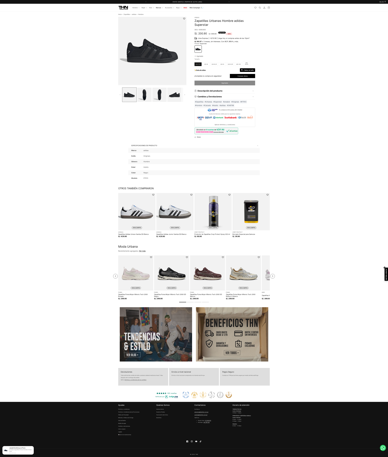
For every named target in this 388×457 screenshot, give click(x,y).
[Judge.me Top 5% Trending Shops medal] (220, 395)
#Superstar (217, 102)
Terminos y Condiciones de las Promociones (128, 412)
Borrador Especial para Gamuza (243, 234)
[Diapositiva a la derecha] (184, 94)
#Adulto (215, 105)
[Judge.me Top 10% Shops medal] (229, 395)
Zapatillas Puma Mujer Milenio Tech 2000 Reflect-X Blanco (240, 295)
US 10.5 (247, 64)
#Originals (235, 102)
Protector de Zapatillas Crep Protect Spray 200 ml (212, 234)
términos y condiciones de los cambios (135, 380)
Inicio (120, 14)
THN (196, 454)
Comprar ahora (243, 76)
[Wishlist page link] (255, 8)
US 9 (223, 64)
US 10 (239, 64)
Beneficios (158, 417)
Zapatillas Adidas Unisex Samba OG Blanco (133, 234)
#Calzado (207, 105)
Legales (120, 432)
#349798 (230, 105)
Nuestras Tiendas (160, 412)
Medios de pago (122, 423)
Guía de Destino (122, 420)
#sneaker (226, 102)
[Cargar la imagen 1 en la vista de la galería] (129, 95)
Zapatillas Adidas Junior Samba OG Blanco (171, 234)
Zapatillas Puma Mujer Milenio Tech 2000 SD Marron (206, 295)
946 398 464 (206, 422)
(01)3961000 (208, 420)
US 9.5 (231, 64)
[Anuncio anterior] (146, 2)
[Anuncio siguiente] (229, 2)
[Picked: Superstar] (198, 49)
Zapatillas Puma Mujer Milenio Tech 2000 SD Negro (170, 295)
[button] (135, 8)
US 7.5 (199, 64)
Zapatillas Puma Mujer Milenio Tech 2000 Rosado (133, 295)
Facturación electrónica (162, 415)
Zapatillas (127, 14)
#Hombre (198, 105)
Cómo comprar (121, 429)
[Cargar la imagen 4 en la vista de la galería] (174, 95)
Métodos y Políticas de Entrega (125, 417)
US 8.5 (215, 64)
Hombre (140, 14)
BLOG (382, 2)
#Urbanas (208, 102)
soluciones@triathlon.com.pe (201, 412)
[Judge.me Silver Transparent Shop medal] (211, 395)
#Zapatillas (199, 102)
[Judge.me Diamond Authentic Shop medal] (186, 395)
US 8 (207, 64)
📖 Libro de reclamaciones (124, 434)
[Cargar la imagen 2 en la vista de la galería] (144, 95)
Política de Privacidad (123, 415)
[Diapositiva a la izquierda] (120, 94)
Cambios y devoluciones (124, 426)
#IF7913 (243, 102)
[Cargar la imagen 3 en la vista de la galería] (159, 95)
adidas (134, 14)
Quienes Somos (160, 409)
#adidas (223, 105)
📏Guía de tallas (200, 70)
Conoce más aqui (218, 132)
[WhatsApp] (383, 448)
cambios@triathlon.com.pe (200, 415)
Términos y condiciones (124, 409)
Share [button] (199, 137)
